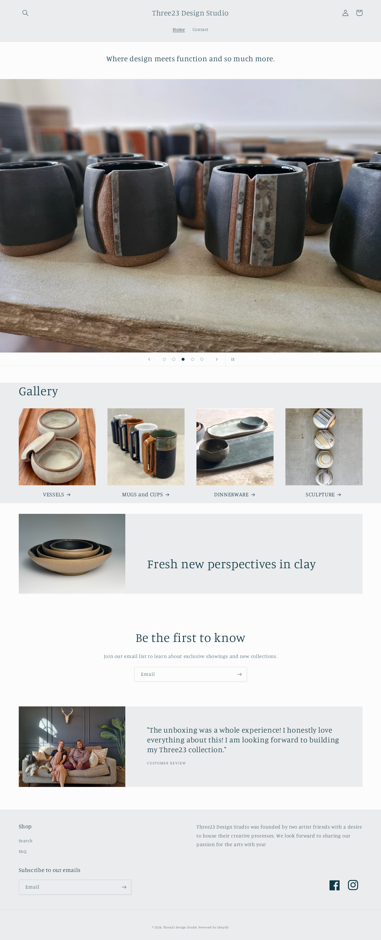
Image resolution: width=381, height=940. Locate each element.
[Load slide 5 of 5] (202, 359)
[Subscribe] (239, 674)
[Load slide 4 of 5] (192, 359)
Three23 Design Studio (180, 927)
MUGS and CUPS (142, 494)
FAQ (23, 851)
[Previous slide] (149, 359)
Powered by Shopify (214, 927)
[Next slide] (216, 359)
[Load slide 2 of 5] (174, 359)
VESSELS (53, 494)
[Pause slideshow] (231, 359)
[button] (25, 13)
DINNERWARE (231, 494)
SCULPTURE (320, 494)
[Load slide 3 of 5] (183, 359)
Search (26, 840)
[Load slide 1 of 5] (164, 359)
